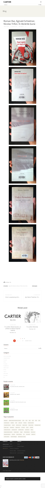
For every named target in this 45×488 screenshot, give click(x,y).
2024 (33, 420)
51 (22, 340)
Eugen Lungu (6, 427)
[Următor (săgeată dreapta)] (0, 487)
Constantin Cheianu (7, 425)
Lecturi (27, 427)
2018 (23, 420)
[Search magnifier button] (40, 4)
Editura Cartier (31, 425)
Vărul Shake (6, 373)
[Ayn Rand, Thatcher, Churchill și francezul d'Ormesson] (32, 296)
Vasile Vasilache (6, 436)
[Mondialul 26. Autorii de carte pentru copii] (6, 402)
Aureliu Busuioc (6, 422)
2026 (39, 420)
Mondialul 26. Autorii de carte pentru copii (18, 402)
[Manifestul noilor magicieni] (6, 395)
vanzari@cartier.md (6, 446)
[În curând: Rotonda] (32, 317)
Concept (5, 360)
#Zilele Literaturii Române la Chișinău (15, 420)
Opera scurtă (6, 367)
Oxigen (21, 432)
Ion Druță (23, 427)
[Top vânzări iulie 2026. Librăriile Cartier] (6, 387)
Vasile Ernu (33, 434)
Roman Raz (25, 286)
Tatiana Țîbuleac (19, 434)
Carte (16, 422)
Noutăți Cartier (16, 432)
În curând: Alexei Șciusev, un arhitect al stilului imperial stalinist (13, 328)
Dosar (5, 361)
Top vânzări (28, 434)
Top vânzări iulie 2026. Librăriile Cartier (17, 386)
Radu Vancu (33, 432)
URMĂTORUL (28, 340)
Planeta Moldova (26, 432)
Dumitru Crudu (18, 425)
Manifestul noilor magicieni (15, 394)
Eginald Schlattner (12, 286)
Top (23, 434)
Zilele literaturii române (21, 436)
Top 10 (5, 371)
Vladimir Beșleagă (13, 436)
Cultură (13, 425)
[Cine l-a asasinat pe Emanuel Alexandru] (13, 296)
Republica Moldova (7, 434)
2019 (26, 420)
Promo (5, 369)
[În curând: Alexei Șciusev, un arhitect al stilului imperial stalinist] (13, 317)
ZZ (4, 377)
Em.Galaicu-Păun (37, 425)
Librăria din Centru (7, 429)
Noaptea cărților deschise (8, 432)
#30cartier (5, 420)
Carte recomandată (7, 356)
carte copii (20, 422)
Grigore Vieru (18, 427)
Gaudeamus (12, 427)
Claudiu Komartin (31, 422)
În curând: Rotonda (32, 327)
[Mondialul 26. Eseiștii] (6, 410)
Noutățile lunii (6, 365)
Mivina (32, 429)
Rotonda (13, 434)
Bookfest (12, 422)
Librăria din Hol (14, 429)
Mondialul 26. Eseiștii (14, 409)
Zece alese (5, 375)
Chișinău (25, 422)
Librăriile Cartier (20, 429)
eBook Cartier (25, 425)
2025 (36, 420)
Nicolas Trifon (19, 286)
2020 (29, 420)
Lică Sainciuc (27, 429)
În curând (5, 363)
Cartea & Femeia (7, 358)
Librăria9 (31, 427)
